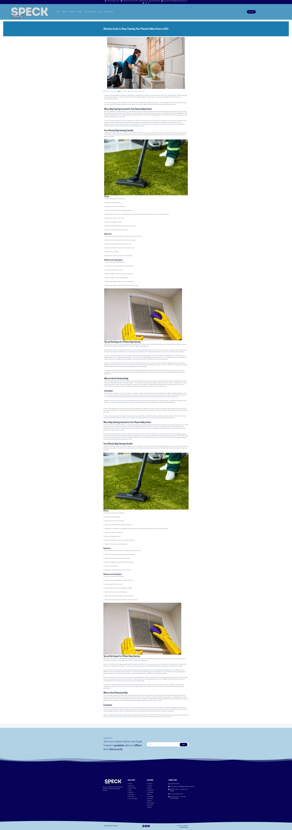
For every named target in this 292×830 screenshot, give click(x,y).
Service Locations (90, 12)
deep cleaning (126, 402)
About (64, 12)
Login (100, 12)
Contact (79, 12)
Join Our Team (108, 12)
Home (58, 12)
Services (71, 12)
